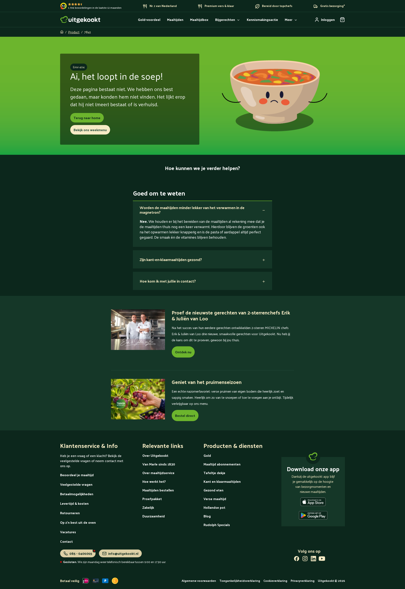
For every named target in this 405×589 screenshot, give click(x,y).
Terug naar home (87, 118)
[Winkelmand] (342, 19)
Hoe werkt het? (154, 481)
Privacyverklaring (303, 580)
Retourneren (70, 513)
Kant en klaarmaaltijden (222, 481)
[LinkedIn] (313, 559)
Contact (66, 541)
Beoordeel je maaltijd (77, 475)
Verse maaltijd (215, 499)
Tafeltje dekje (214, 473)
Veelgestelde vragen (76, 484)
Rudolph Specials (217, 525)
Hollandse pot (214, 507)
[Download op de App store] (313, 503)
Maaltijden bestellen (158, 490)
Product (74, 32)
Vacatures (68, 532)
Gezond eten (213, 490)
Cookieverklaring (275, 580)
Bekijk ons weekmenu (90, 130)
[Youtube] (322, 559)
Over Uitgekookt (155, 455)
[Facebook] (296, 559)
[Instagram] (305, 559)
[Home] (80, 19)
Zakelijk (148, 507)
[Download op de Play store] (313, 516)
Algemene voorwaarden (199, 580)
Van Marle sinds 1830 (158, 464)
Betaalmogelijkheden (76, 494)
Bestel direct (185, 415)
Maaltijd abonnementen (222, 464)
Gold (207, 455)
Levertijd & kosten (74, 503)
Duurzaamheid (153, 516)
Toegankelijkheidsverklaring (239, 580)
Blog (207, 516)
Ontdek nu (183, 352)
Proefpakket (152, 499)
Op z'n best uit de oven (78, 522)
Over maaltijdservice (158, 473)
